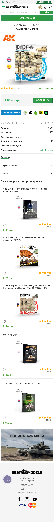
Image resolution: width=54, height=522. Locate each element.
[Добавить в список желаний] (4, 225)
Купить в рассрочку (10, 113)
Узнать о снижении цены (14, 123)
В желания (49, 123)
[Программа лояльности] (27, 460)
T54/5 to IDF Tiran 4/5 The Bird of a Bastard (23, 384)
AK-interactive (46, 150)
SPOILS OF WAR (10, 335)
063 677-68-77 (27, 489)
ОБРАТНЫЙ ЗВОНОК (44, 2)
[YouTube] (34, 499)
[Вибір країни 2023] (40, 9)
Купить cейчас (42, 100)
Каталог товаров (27, 18)
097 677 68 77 (11, 2)
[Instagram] (27, 499)
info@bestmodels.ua (27, 493)
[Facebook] (19, 499)
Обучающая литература (26, 25)
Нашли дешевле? (13, 103)
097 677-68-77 (27, 485)
